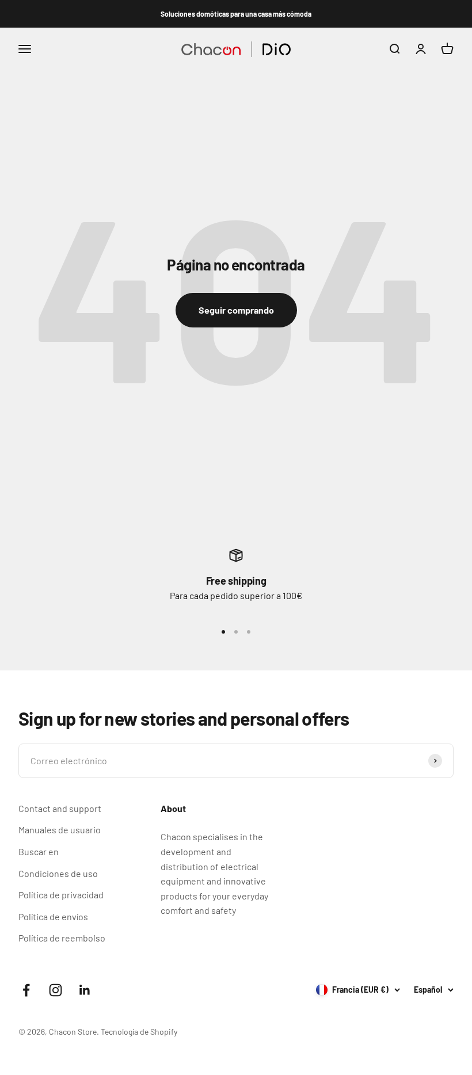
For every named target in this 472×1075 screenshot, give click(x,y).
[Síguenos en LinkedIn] (85, 990)
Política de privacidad (61, 894)
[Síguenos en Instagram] (55, 990)
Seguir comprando (236, 309)
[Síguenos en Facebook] (26, 990)
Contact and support (59, 808)
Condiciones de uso (58, 873)
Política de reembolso (61, 937)
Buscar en (38, 851)
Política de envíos (53, 916)
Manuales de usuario (59, 829)
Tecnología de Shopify (139, 1031)
